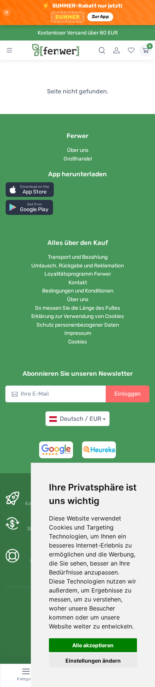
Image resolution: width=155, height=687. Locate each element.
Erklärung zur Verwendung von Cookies (77, 316)
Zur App (100, 16)
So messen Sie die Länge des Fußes (77, 308)
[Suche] (102, 50)
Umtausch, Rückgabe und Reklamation (77, 265)
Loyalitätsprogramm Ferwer (77, 274)
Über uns (77, 150)
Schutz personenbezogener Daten (77, 325)
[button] (30, 189)
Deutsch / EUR (80, 418)
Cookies (77, 342)
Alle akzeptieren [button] (93, 645)
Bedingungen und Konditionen (77, 291)
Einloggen (127, 393)
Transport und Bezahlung (78, 257)
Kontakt (77, 282)
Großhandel (78, 159)
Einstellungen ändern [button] (93, 660)
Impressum (77, 333)
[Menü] (9, 50)
